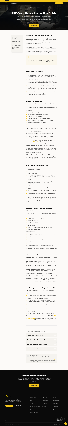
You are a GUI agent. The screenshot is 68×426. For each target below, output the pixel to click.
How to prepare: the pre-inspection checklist (16, 50)
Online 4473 (32, 400)
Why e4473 (39, 3)
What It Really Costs (33, 413)
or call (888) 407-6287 (17, 405)
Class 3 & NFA (44, 406)
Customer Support (58, 0)
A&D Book (31, 403)
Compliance (45, 3)
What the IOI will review (16, 41)
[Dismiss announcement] (62, 0)
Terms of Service (60, 424)
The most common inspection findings (16, 46)
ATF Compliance (44, 397)
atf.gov (54, 359)
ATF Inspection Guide (45, 400)
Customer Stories (55, 406)
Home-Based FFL (55, 403)
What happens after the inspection (15, 48)
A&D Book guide (35, 141)
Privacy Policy (54, 424)
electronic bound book (30, 318)
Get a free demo (59, 3)
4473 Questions (44, 403)
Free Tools (54, 397)
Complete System (33, 397)
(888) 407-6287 (53, 0)
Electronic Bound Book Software (35, 406)
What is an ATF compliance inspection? (16, 38)
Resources (50, 3)
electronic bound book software (32, 143)
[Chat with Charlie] (65, 423)
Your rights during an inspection (15, 43)
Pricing (31, 409)
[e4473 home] (8, 396)
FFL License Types (56, 400)
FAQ (53, 409)
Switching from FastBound (34, 412)
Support (50, 424)
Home (28, 7)
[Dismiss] (66, 415)
